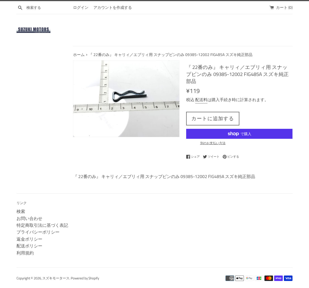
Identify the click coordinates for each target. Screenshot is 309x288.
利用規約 (25, 252)
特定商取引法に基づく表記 (42, 225)
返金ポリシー (29, 239)
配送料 (201, 100)
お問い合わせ (29, 218)
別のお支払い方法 (213, 143)
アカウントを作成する (112, 7)
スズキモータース (55, 278)
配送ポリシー (29, 245)
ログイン (80, 7)
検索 (21, 211)
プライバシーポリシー (38, 232)
